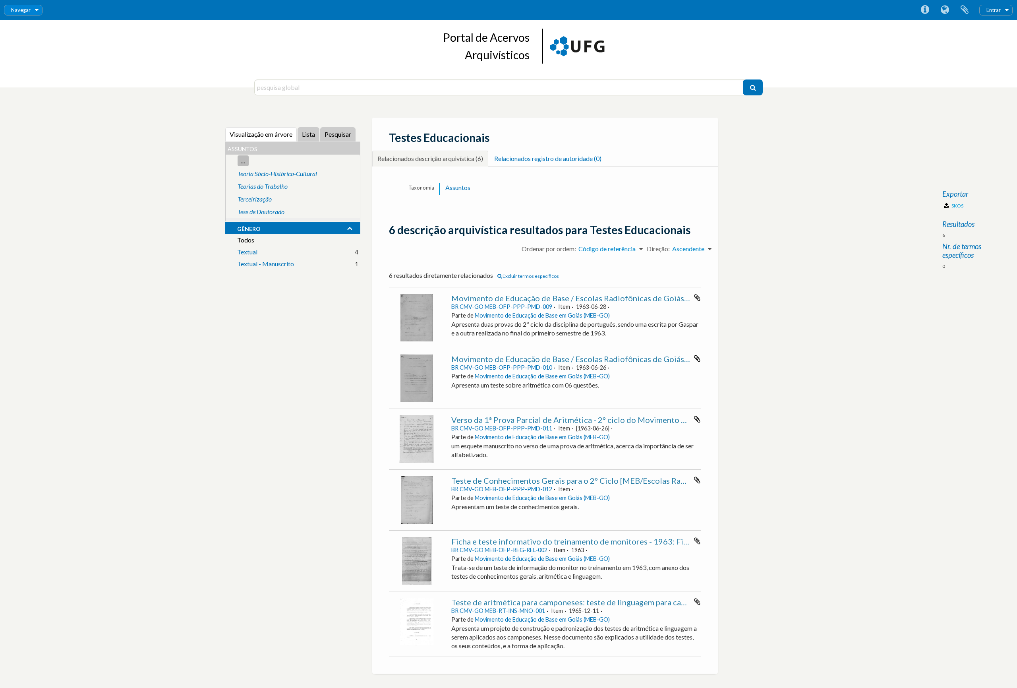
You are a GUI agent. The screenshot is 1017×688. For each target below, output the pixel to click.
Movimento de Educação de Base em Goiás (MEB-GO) (542, 315)
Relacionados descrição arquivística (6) (430, 158)
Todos (245, 240)
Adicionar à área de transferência (697, 298)
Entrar (993, 10)
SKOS (957, 206)
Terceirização (255, 199)
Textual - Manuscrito (265, 263)
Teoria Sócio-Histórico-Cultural (277, 173)
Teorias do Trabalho (263, 186)
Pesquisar (338, 134)
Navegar (21, 10)
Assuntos (457, 187)
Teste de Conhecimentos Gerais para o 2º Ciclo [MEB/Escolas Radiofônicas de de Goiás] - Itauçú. (623, 480)
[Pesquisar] (753, 87)
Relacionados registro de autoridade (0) (547, 158)
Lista (308, 134)
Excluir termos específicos (530, 276)
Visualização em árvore (261, 134)
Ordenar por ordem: (549, 248)
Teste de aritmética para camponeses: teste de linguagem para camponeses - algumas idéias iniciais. (627, 602)
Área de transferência (964, 10)
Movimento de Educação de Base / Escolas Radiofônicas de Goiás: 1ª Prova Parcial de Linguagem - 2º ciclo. (640, 298)
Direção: (658, 248)
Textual (247, 252)
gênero (249, 228)
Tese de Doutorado (261, 211)
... (243, 161)
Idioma (945, 10)
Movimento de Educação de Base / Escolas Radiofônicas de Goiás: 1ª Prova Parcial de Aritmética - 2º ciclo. (640, 359)
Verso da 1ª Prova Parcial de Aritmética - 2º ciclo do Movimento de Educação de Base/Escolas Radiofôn (635, 419)
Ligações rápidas (925, 10)
